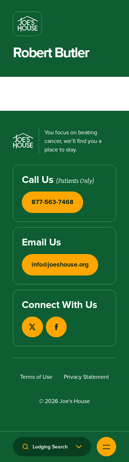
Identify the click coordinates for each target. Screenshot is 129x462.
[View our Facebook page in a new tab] (56, 327)
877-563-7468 (52, 202)
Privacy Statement (86, 377)
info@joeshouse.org (60, 264)
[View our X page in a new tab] (32, 327)
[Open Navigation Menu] (106, 446)
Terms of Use (36, 377)
